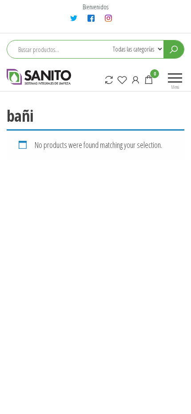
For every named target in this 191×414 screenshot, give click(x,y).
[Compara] (108, 80)
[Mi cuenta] (135, 80)
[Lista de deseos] (122, 80)
